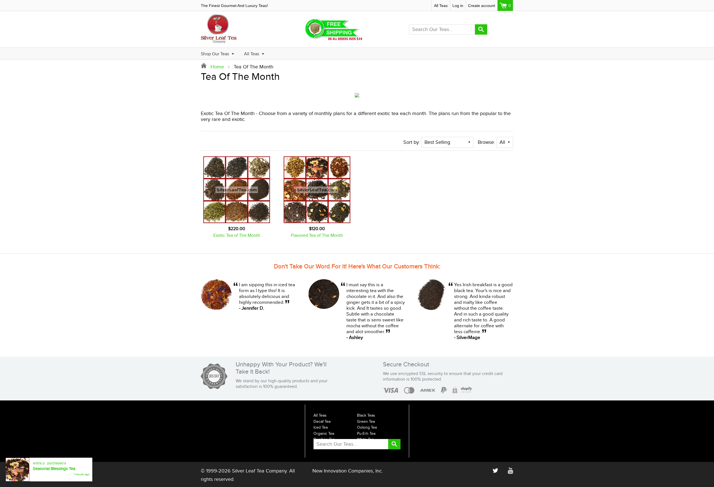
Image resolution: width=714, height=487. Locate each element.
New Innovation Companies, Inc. (347, 471)
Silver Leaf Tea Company (259, 471)
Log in (457, 5)
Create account (481, 5)
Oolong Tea (367, 427)
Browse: (486, 142)
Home (216, 67)
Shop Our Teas (215, 54)
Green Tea (366, 421)
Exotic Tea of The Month (236, 235)
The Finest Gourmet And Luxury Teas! (234, 5)
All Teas (441, 5)
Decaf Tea (322, 421)
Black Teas (366, 415)
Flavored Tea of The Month (317, 235)
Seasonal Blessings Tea (54, 474)
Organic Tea (323, 433)
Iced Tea (320, 427)
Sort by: (411, 142)
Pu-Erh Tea (366, 433)
